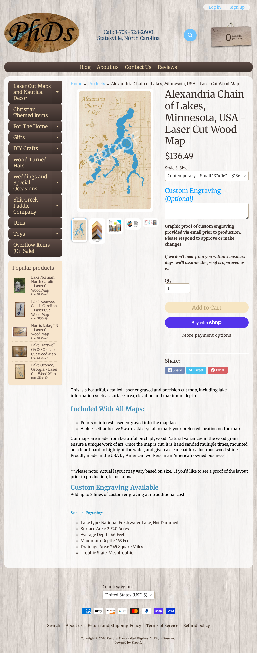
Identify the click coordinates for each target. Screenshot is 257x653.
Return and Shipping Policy (114, 625)
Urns (19, 223)
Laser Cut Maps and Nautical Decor (37, 92)
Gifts (37, 138)
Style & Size (176, 167)
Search (53, 625)
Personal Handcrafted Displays (127, 638)
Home (76, 83)
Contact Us (138, 67)
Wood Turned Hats (30, 162)
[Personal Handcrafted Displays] (41, 35)
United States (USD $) (126, 594)
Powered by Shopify (128, 642)
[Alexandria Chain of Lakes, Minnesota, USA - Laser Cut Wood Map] (79, 230)
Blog (85, 67)
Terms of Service (162, 625)
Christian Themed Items (30, 112)
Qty (168, 280)
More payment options (206, 335)
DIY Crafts (37, 149)
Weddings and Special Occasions (37, 182)
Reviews (167, 67)
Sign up (237, 7)
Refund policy (196, 625)
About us (108, 67)
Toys (37, 235)
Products (96, 83)
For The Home (37, 127)
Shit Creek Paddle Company (37, 205)
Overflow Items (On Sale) (31, 248)
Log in (215, 7)
